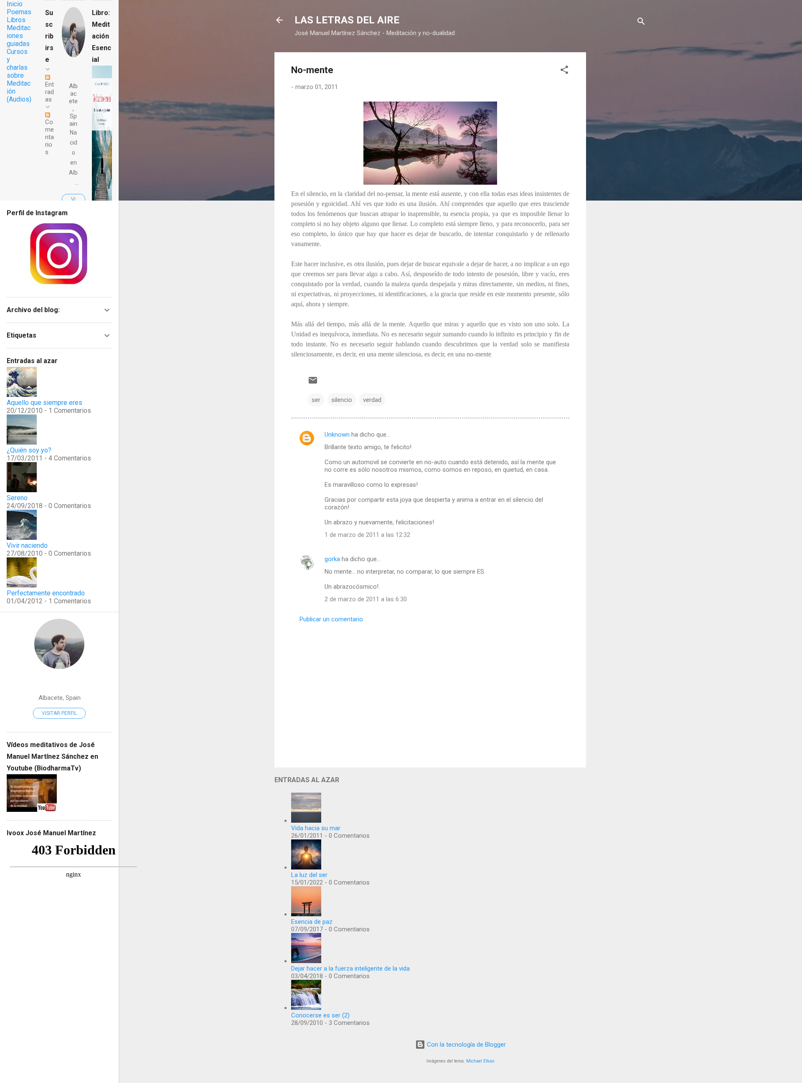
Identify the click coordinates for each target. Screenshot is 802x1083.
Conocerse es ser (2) (320, 1015)
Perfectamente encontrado (46, 593)
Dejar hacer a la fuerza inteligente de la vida (350, 968)
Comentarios (49, 137)
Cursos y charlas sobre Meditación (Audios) (19, 75)
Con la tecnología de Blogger (465, 1044)
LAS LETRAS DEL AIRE (346, 20)
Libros (16, 20)
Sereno (17, 498)
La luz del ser (309, 875)
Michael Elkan (480, 1061)
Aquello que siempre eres (44, 403)
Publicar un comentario (331, 619)
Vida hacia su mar (315, 828)
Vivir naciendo (27, 545)
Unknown (337, 434)
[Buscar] (641, 23)
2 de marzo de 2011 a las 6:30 (366, 599)
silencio (341, 400)
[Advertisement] (619, 177)
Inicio (15, 4)
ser (316, 400)
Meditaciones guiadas (18, 36)
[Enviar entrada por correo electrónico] (313, 383)
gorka (332, 559)
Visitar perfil (59, 713)
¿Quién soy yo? (29, 450)
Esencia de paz (311, 921)
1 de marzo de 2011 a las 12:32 (367, 535)
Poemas (19, 12)
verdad (372, 400)
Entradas (49, 92)
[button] (564, 71)
